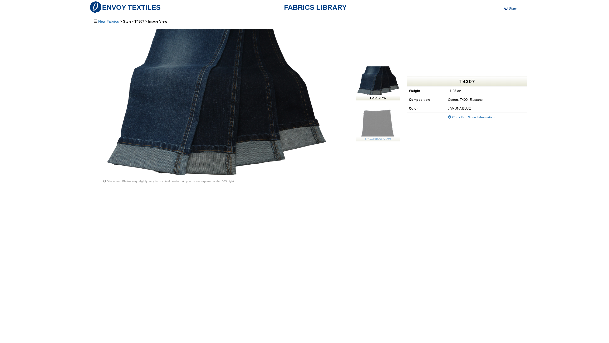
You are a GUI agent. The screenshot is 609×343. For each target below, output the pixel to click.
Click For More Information (473, 117)
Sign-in (514, 8)
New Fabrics (108, 21)
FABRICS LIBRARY (315, 7)
